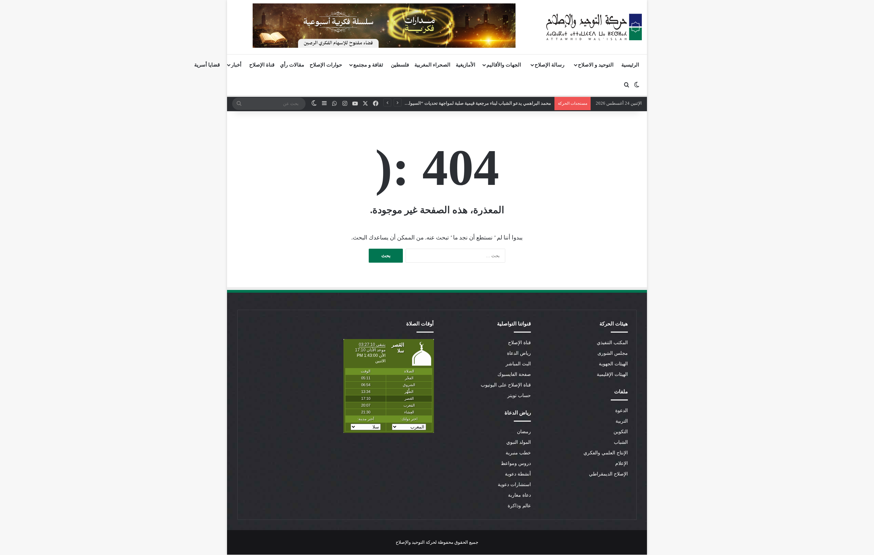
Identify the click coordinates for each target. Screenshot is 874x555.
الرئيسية (630, 65)
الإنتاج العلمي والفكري (605, 452)
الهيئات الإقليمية (612, 374)
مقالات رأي (292, 65)
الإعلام (621, 463)
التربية (622, 421)
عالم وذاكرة (519, 505)
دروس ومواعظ (516, 463)
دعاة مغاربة (519, 495)
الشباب (621, 442)
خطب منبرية (518, 452)
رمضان (524, 431)
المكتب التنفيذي (612, 342)
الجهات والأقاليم (504, 65)
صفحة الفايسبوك (514, 374)
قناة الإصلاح (261, 65)
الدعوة (621, 410)
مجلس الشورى (612, 353)
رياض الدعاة (519, 353)
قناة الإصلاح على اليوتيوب (506, 385)
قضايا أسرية (207, 65)
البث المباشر (518, 363)
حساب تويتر (519, 395)
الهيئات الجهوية (613, 363)
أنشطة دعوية (518, 474)
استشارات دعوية (514, 484)
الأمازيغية (465, 65)
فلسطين (400, 65)
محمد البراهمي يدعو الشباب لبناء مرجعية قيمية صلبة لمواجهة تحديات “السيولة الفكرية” (470, 103)
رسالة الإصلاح (549, 65)
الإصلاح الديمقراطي (608, 474)
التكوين (621, 431)
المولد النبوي (518, 442)
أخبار (236, 65)
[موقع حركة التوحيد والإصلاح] (594, 27)
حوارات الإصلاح (326, 65)
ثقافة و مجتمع (368, 65)
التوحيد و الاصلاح (596, 65)
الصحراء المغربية (432, 65)
